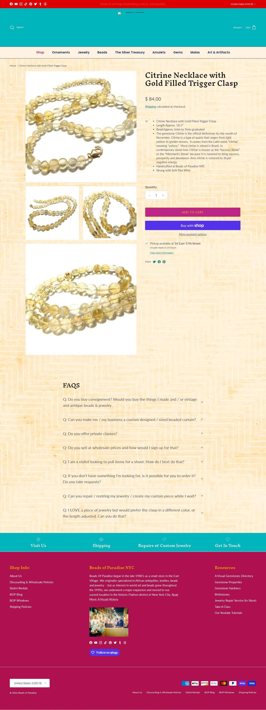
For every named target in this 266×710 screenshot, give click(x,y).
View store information (162, 253)
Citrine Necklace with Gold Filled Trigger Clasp (43, 65)
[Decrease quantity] (148, 195)
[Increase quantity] (164, 195)
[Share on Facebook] (159, 261)
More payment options (193, 234)
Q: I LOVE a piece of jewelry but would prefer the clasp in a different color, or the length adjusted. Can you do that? (129, 513)
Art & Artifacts (219, 52)
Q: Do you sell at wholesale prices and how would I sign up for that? (121, 447)
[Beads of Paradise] (133, 27)
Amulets (159, 52)
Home (13, 65)
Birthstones (222, 594)
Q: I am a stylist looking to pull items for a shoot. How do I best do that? (123, 461)
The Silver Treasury (130, 52)
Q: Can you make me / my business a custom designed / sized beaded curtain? (129, 419)
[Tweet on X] (154, 261)
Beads (102, 52)
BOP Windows (19, 600)
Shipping (150, 106)
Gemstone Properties (228, 582)
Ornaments (61, 52)
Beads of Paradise (27, 692)
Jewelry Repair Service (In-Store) (235, 600)
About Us (16, 576)
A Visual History (108, 599)
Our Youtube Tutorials (228, 612)
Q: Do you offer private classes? (90, 433)
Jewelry (84, 52)
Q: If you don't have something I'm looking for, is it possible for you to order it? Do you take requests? (129, 478)
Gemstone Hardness (228, 588)
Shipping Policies (21, 606)
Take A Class (223, 606)
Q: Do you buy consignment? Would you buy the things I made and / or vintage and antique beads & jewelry (130, 402)
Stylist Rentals (19, 588)
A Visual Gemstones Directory (234, 576)
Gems (178, 52)
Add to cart (193, 212)
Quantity (151, 187)
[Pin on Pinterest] (164, 261)
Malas (195, 52)
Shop (40, 52)
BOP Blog (16, 594)
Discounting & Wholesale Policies (32, 582)
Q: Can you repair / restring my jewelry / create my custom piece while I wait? (129, 496)
